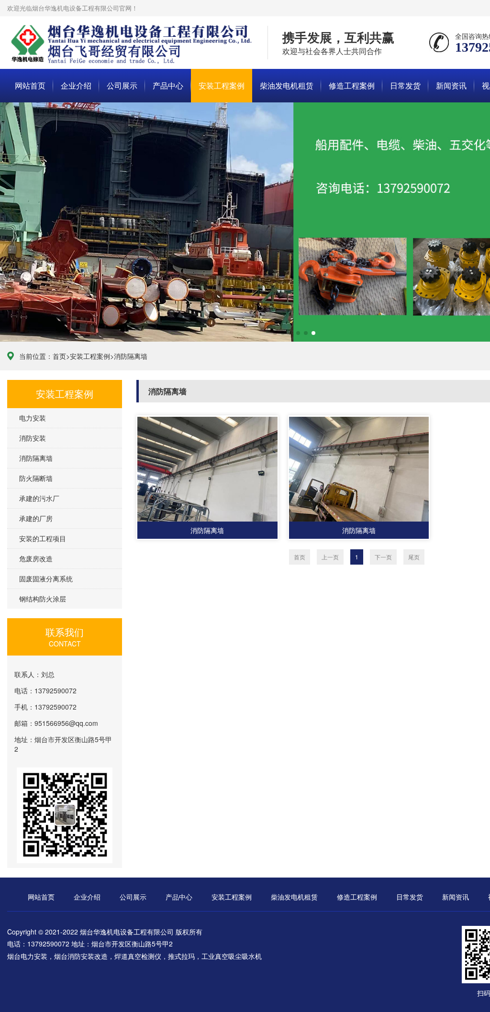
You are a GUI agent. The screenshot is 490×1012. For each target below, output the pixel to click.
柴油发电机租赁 (286, 85)
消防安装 (32, 438)
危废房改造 (36, 558)
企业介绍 (76, 85)
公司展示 (122, 85)
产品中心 (168, 85)
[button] (275, 333)
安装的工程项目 (42, 538)
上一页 (330, 557)
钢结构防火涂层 (42, 598)
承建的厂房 (36, 518)
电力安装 (32, 418)
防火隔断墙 (36, 478)
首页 (59, 356)
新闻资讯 (451, 85)
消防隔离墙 (130, 356)
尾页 (414, 557)
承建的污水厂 (39, 498)
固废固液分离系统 (46, 578)
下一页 (383, 557)
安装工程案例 (222, 85)
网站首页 (30, 85)
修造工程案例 (352, 85)
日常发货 (405, 85)
